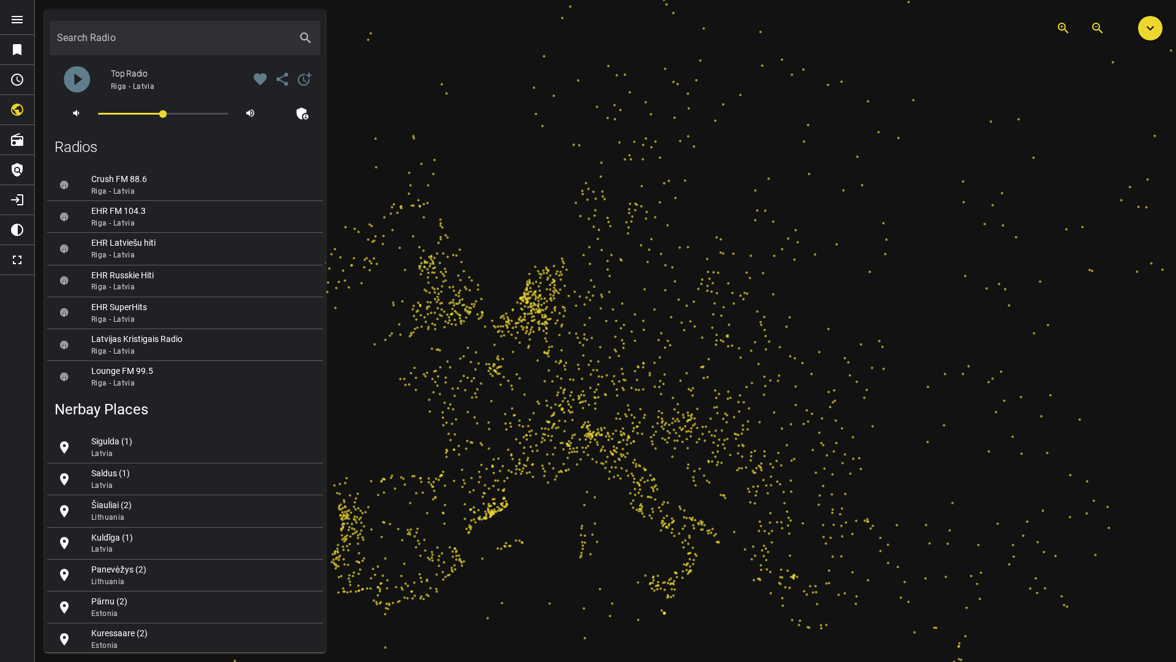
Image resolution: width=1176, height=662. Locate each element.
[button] (1150, 28)
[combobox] (174, 43)
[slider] (163, 113)
